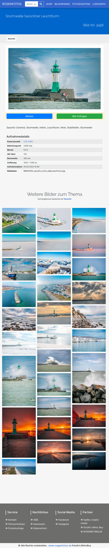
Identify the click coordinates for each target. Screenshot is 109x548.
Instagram (63, 524)
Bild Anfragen (79, 116)
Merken (29, 116)
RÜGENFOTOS (12, 4)
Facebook (63, 519)
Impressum (39, 524)
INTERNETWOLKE (92, 531)
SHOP (49, 4)
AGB (35, 519)
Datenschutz (40, 528)
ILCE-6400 (28, 141)
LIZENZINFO (99, 4)
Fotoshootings (16, 528)
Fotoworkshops (16, 524)
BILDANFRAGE (62, 4)
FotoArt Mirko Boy (93, 527)
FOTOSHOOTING (81, 4)
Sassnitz (11, 39)
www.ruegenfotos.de (59, 545)
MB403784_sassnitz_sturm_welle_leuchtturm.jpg (44, 171)
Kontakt (12, 519)
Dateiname (12, 171)
